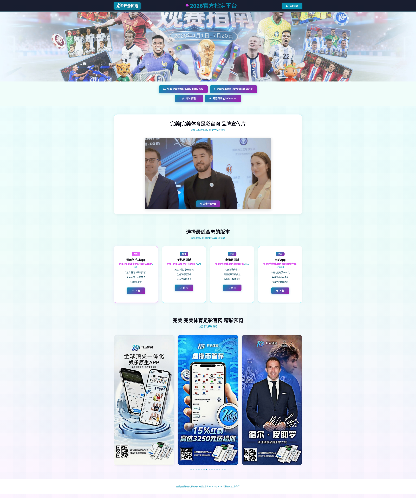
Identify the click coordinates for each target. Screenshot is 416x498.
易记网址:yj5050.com (224, 98)
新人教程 (191, 98)
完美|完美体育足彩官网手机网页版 (235, 89)
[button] (191, 469)
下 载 (137, 290)
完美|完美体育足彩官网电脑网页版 (185, 89)
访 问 (185, 287)
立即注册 (294, 5)
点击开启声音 (209, 203)
